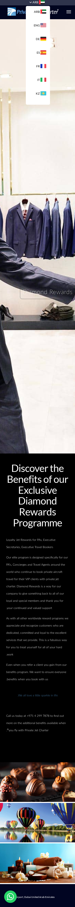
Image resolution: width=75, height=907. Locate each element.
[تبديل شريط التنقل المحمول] (66, 11)
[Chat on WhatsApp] (10, 896)
